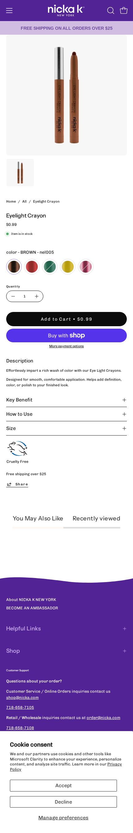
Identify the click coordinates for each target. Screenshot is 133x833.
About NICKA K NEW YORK (31, 599)
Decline (63, 802)
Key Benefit (19, 400)
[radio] (14, 266)
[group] (66, 28)
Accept (63, 785)
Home (11, 201)
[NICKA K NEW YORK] (66, 10)
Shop (13, 650)
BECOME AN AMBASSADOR (32, 608)
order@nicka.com (103, 717)
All (24, 201)
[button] (110, 10)
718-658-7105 (20, 707)
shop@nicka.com (22, 697)
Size (11, 428)
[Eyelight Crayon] (20, 172)
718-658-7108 (20, 728)
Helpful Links (23, 628)
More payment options (66, 346)
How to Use (19, 414)
